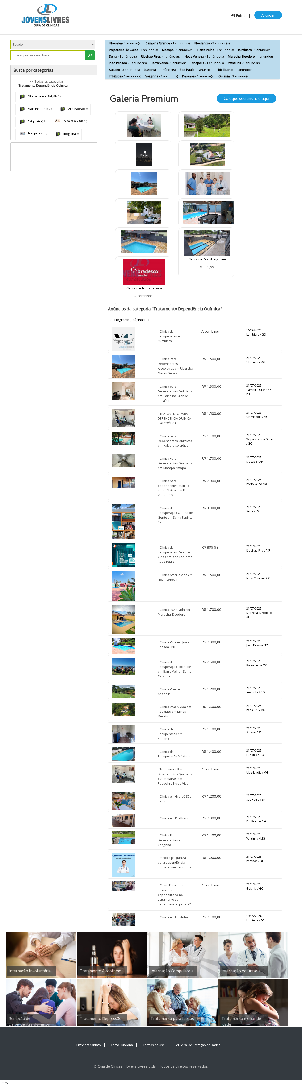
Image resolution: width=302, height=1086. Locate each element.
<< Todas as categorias (47, 81)
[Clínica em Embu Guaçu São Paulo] (207, 126)
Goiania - (233, 76)
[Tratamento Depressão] (112, 1002)
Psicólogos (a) (72, 120)
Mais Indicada (37, 109)
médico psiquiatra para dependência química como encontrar (175, 862)
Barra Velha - (169, 63)
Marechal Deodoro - (251, 56)
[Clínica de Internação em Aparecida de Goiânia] (207, 184)
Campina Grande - (168, 43)
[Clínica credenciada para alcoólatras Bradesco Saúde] (144, 271)
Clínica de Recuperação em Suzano (170, 734)
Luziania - (160, 69)
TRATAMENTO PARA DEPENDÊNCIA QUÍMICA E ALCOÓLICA (174, 418)
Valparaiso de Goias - (133, 50)
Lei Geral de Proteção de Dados (197, 1045)
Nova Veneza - (204, 56)
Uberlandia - (212, 43)
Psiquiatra (34, 121)
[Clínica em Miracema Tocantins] (208, 212)
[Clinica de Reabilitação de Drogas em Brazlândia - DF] (144, 242)
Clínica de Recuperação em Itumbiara (170, 336)
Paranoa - (198, 76)
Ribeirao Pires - (160, 56)
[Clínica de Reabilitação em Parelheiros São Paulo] (207, 242)
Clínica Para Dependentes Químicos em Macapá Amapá (175, 463)
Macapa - (177, 50)
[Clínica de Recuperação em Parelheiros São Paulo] (144, 213)
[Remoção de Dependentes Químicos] (41, 1002)
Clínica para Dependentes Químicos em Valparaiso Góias (175, 441)
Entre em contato (88, 1045)
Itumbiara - (254, 50)
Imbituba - (125, 76)
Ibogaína (69, 134)
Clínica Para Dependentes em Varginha (170, 840)
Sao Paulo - (197, 69)
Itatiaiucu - (244, 63)
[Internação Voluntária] (253, 955)
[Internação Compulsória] (182, 955)
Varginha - (161, 76)
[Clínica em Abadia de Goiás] (207, 155)
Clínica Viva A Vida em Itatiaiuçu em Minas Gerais (174, 711)
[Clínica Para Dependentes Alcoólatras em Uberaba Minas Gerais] (144, 184)
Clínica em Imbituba (174, 917)
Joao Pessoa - (128, 63)
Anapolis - (208, 63)
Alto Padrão (76, 109)
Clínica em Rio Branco (175, 818)
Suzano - (124, 69)
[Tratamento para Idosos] (182, 1002)
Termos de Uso (154, 1045)
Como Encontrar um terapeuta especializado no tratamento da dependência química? (174, 894)
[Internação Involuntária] (41, 955)
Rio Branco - (235, 69)
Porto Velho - (215, 50)
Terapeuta (35, 133)
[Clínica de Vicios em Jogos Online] (144, 126)
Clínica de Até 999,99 (41, 96)
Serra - (123, 56)
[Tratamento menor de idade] (253, 1002)
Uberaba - (125, 43)
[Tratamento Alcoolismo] (112, 955)
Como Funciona (122, 1045)
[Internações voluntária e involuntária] (144, 155)
